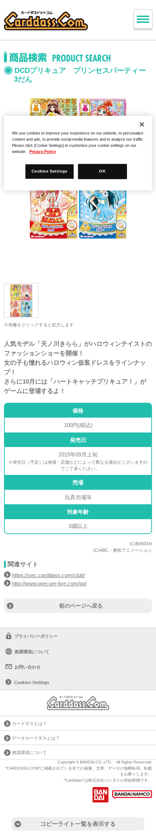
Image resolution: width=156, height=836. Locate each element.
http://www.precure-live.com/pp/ (49, 583)
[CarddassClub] (46, 15)
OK (102, 171)
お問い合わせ (28, 667)
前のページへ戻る (81, 606)
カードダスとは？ (29, 723)
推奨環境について (32, 651)
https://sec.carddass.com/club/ (48, 575)
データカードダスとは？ (36, 738)
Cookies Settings (49, 171)
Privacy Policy (42, 151)
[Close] (142, 124)
